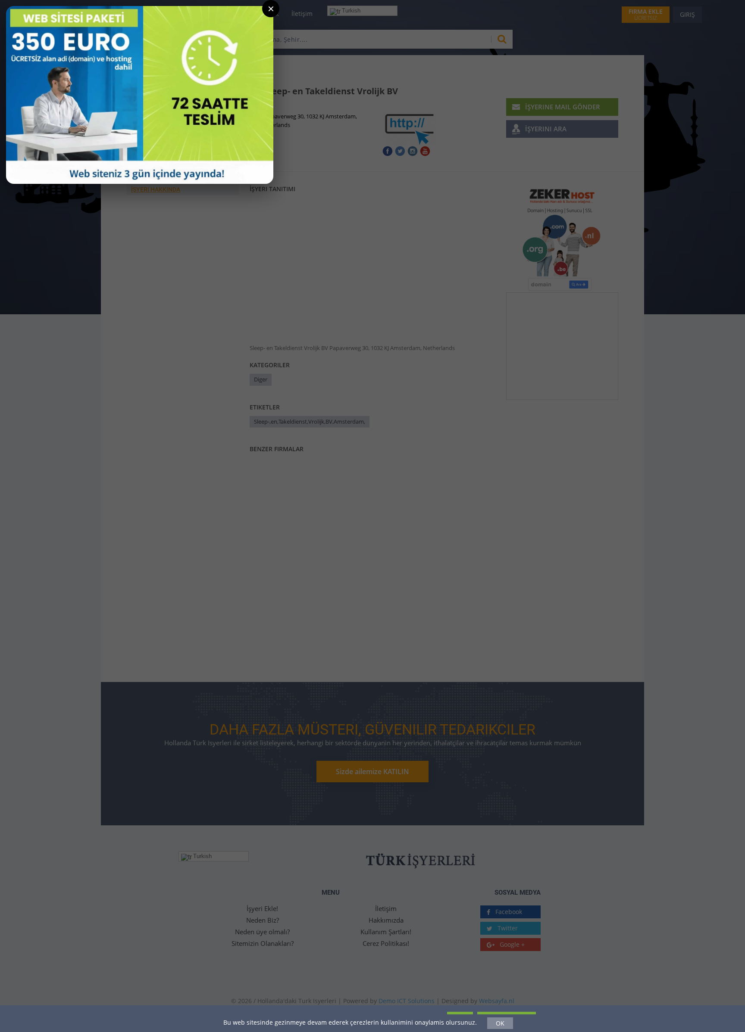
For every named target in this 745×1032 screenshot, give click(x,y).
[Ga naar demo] (139, 95)
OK (500, 1023)
